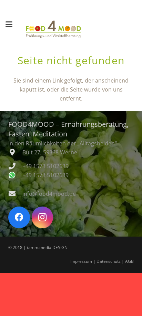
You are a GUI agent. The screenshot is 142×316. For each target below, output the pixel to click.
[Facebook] (19, 217)
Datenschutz (109, 261)
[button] (9, 24)
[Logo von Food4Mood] (53, 29)
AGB (129, 261)
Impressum (81, 261)
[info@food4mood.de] (15, 193)
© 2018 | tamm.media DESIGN (38, 247)
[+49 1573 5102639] (15, 166)
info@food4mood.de (49, 194)
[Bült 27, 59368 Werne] (15, 152)
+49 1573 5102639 (45, 166)
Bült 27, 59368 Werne (49, 152)
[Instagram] (42, 217)
